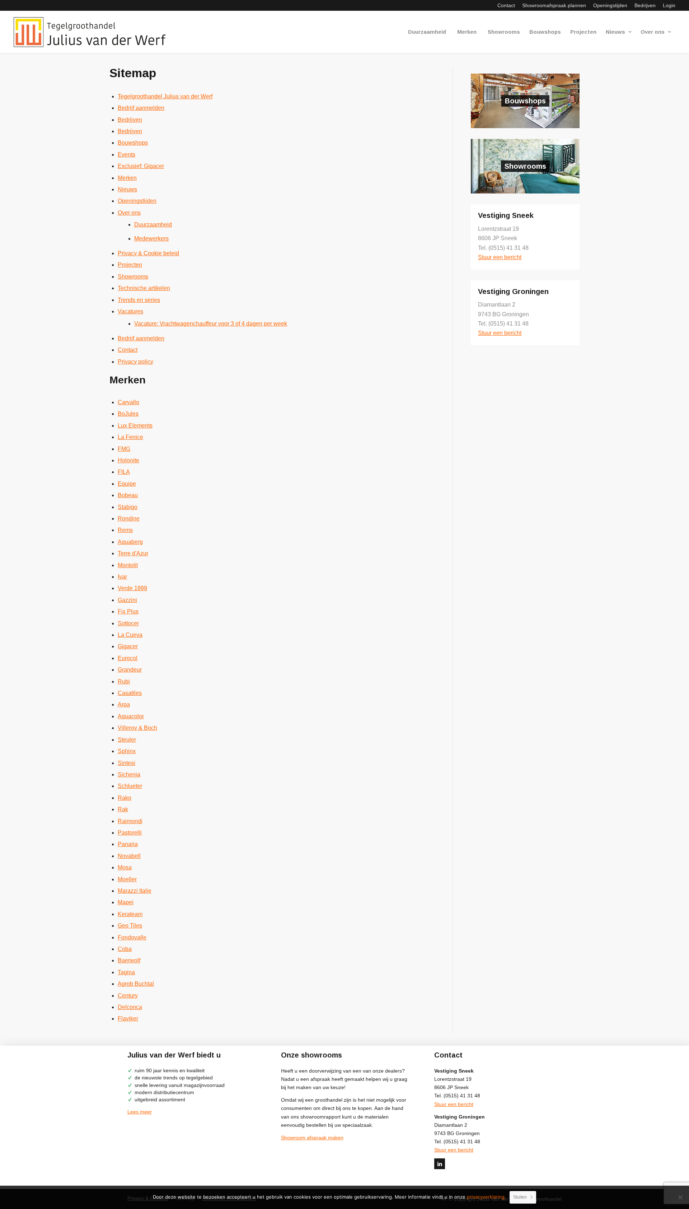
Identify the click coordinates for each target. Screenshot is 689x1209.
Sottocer (128, 623)
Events (126, 154)
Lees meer (139, 1112)
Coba (125, 949)
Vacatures (130, 311)
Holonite (128, 460)
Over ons (129, 213)
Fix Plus (128, 611)
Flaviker (128, 1019)
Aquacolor (131, 716)
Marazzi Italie (134, 891)
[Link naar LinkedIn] (439, 1163)
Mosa (125, 867)
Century (128, 996)
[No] (680, 1197)
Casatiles (130, 693)
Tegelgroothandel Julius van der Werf (165, 96)
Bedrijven (645, 5)
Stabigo (127, 507)
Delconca (130, 1007)
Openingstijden (610, 5)
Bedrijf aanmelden (141, 108)
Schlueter (130, 786)
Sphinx (127, 751)
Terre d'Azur (133, 553)
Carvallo (128, 402)
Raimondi (130, 821)
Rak (123, 809)
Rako (124, 798)
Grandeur (130, 670)
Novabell (129, 856)
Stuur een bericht (499, 257)
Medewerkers (151, 238)
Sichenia (129, 774)
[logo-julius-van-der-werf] (93, 32)
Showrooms (133, 277)
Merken (127, 178)
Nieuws (127, 189)
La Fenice (130, 437)
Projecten (130, 265)
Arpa (124, 704)
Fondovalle (132, 937)
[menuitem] (506, 5)
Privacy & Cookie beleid (148, 253)
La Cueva (130, 635)
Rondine (129, 518)
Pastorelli (130, 833)
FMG (124, 449)
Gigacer (128, 646)
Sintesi (126, 763)
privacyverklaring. (486, 1197)
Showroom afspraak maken (312, 1137)
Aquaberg (130, 542)
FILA (124, 472)
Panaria (128, 844)
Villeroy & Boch (137, 728)
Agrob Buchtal (136, 984)
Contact (506, 5)
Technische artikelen (144, 288)
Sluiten (520, 1197)
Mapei (125, 902)
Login (669, 5)
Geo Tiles (130, 926)
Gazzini (127, 600)
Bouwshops (133, 143)
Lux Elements (135, 426)
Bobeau (128, 495)
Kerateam (130, 914)
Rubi (124, 681)
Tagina (126, 972)
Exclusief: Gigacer (141, 166)
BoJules (128, 414)
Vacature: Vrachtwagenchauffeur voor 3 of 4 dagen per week (210, 324)
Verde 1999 (132, 588)
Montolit (128, 565)
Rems (125, 530)
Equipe (127, 484)
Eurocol (127, 658)
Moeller (127, 879)
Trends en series (139, 300)
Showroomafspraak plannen (554, 5)
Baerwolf (129, 960)
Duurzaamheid (153, 224)
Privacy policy (135, 362)
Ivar (122, 577)
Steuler (127, 740)
